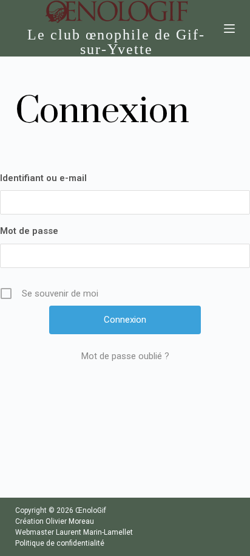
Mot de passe (29, 230)
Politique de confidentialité (59, 543)
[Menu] (229, 28)
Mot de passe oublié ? (125, 356)
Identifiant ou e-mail (43, 178)
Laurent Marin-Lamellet (94, 532)
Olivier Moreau (70, 521)
